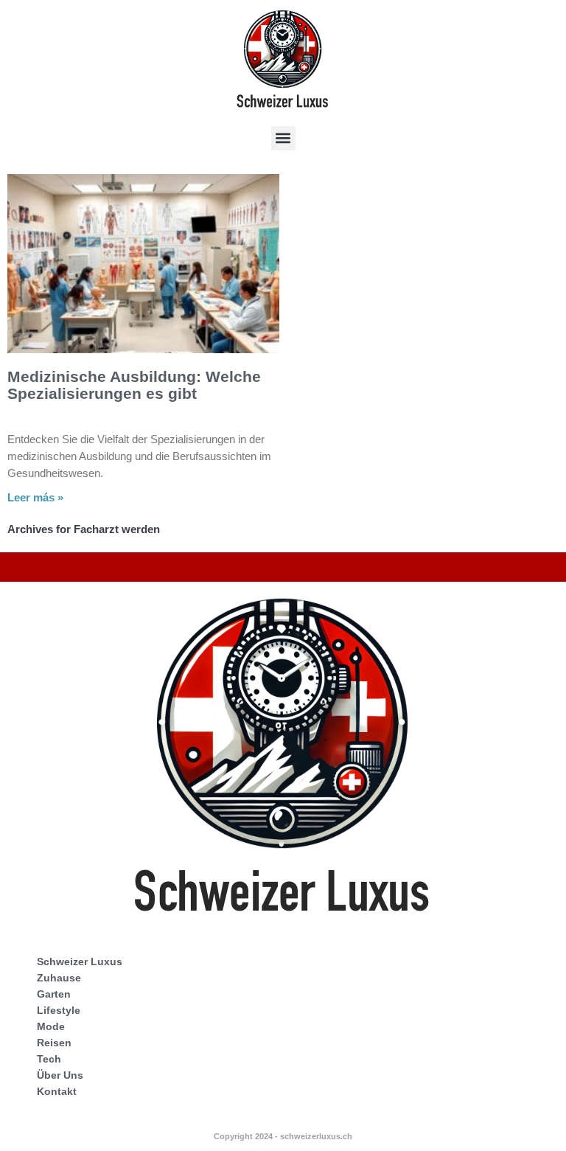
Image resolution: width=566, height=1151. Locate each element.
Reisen (54, 1043)
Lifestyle (58, 1010)
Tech (49, 1059)
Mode (51, 1026)
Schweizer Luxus (79, 961)
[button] (283, 138)
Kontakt (57, 1091)
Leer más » (35, 497)
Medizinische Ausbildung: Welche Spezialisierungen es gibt (134, 385)
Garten (54, 994)
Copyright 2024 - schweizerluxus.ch (283, 1136)
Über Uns (60, 1075)
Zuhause (59, 978)
